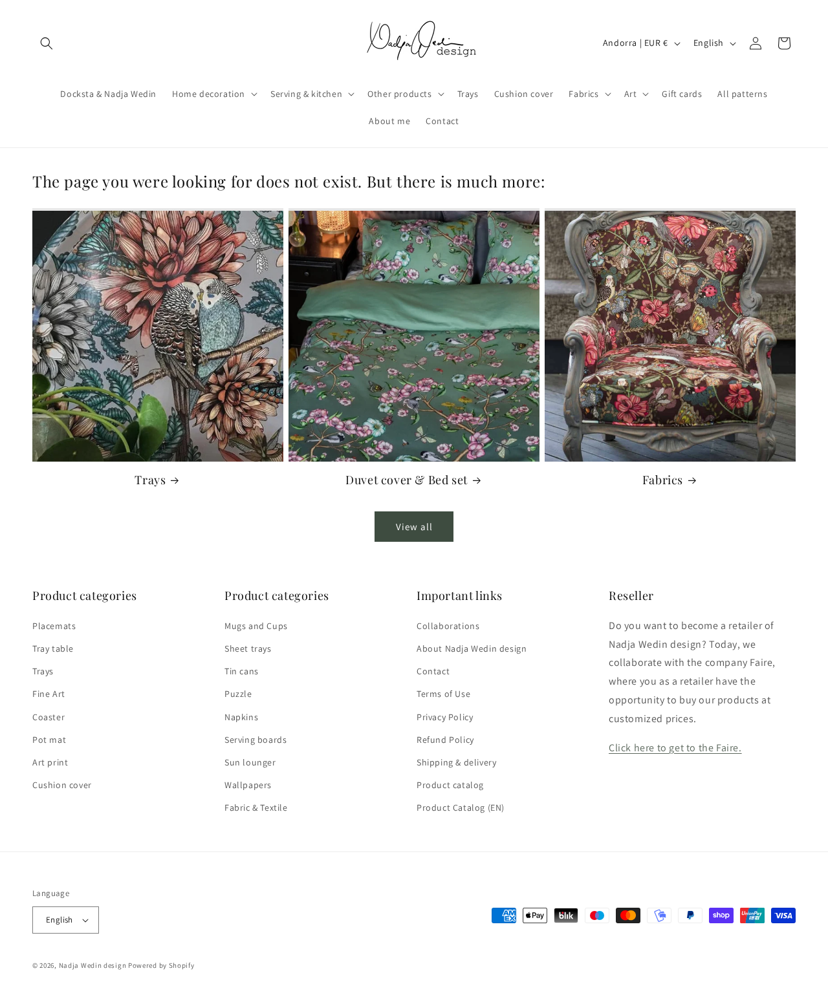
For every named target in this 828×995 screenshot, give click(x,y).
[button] (46, 43)
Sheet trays (248, 648)
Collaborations (448, 626)
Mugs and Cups (256, 626)
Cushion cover (62, 785)
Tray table (53, 648)
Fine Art (48, 694)
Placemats (54, 626)
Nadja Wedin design (93, 965)
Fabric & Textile (256, 807)
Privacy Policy (445, 717)
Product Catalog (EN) (461, 807)
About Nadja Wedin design (472, 648)
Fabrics (662, 480)
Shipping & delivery (456, 762)
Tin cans (241, 671)
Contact (433, 671)
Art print (50, 762)
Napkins (241, 717)
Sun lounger (250, 762)
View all (414, 526)
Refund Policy (445, 739)
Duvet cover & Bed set (406, 480)
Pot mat (49, 739)
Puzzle (238, 694)
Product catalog (450, 785)
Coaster (48, 717)
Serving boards (255, 739)
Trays (150, 480)
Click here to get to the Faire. (675, 747)
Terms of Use (443, 694)
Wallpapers (248, 785)
